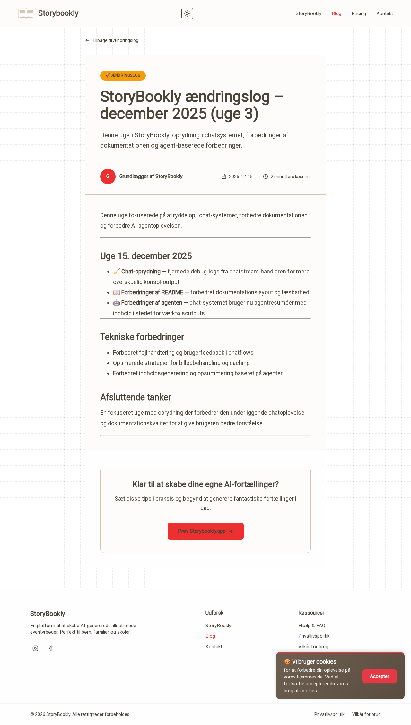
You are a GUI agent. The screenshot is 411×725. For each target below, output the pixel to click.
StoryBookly (308, 13)
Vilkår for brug (313, 647)
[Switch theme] (187, 13)
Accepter (379, 676)
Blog (336, 13)
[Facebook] (51, 648)
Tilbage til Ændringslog (115, 40)
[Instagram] (35, 648)
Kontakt (384, 13)
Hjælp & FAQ (311, 625)
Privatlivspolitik (313, 636)
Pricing (359, 13)
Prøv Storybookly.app (202, 531)
